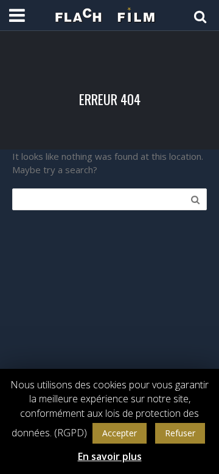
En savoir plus (110, 456)
